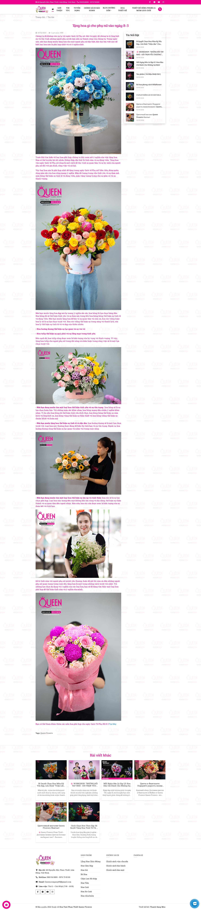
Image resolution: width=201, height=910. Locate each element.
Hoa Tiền (85, 883)
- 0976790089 (94, 2)
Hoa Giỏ (84, 870)
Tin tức (51, 17)
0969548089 (84, 2)
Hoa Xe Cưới (86, 891)
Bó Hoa (84, 874)
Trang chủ (40, 17)
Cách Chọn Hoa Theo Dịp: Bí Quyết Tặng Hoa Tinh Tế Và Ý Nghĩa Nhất (84, 827)
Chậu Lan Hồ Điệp (89, 878)
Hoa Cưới (85, 887)
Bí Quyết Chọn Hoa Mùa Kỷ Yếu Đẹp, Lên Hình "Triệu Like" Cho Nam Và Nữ (149, 44)
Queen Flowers (46, 733)
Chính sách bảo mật (115, 870)
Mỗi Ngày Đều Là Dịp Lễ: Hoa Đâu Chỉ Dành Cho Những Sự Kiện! (149, 64)
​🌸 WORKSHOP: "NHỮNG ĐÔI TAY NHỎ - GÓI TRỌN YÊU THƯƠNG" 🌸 (150, 55)
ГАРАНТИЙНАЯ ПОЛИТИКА (148, 95)
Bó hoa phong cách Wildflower (149, 84)
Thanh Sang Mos (157, 907)
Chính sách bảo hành (116, 865)
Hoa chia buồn (87, 896)
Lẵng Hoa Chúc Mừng (90, 861)
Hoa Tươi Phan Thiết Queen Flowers (75, 907)
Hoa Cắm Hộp (87, 865)
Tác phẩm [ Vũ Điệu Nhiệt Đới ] (148, 74)
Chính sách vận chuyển (117, 861)
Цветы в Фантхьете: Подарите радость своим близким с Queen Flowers (148, 107)
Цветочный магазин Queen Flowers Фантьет (147, 116)
